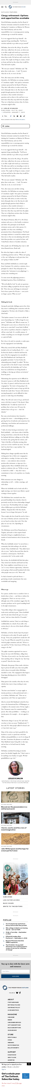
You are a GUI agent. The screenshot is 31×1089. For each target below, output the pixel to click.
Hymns (10, 1040)
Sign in (4, 1069)
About (11, 999)
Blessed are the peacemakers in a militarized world (14, 808)
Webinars (11, 1042)
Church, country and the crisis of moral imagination (13, 829)
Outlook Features (9, 12)
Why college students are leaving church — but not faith (17, 928)
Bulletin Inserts (13, 1047)
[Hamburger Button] (2, 7)
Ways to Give (12, 1057)
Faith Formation (13, 1045)
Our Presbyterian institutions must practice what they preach (16, 924)
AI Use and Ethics (13, 1010)
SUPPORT (12, 1052)
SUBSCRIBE (7, 897)
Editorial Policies (14, 1005)
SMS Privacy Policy (14, 1007)
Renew (10, 1019)
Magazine (12, 1014)
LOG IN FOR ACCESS (11, 900)
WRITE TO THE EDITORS (13, 906)
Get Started (25, 1076)
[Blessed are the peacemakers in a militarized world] (15, 797)
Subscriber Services (14, 1022)
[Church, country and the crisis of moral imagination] (15, 818)
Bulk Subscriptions (14, 1027)
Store (10, 1034)
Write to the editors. (20, 119)
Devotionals (12, 1037)
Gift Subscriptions (14, 1025)
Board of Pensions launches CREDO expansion (15, 941)
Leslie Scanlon (11, 108)
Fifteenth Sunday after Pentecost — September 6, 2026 (16, 937)
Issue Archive (12, 1030)
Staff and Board (13, 1002)
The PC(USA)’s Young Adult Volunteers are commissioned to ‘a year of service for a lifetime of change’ (16, 947)
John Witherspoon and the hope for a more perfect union (15, 850)
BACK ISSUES (8, 903)
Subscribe (15, 976)
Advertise (11, 1060)
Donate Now (12, 1055)
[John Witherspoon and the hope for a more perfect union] (15, 839)
